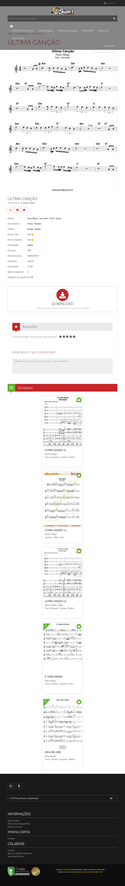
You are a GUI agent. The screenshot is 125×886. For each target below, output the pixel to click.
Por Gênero (45, 31)
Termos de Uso (15, 827)
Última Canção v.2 (55, 450)
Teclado (37, 223)
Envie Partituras (16, 856)
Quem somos (14, 820)
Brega (30, 229)
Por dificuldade (67, 31)
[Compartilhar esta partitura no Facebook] (17, 210)
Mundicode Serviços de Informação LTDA (87, 872)
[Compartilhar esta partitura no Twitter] (24, 210)
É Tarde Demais (53, 676)
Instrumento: (14, 223)
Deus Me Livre (53, 752)
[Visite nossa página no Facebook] (19, 786)
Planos (11, 850)
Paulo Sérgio (55, 218)
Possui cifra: (13, 234)
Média (30, 245)
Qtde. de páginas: (16, 271)
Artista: (11, 218)
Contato (110, 46)
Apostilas (18, 38)
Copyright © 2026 (63, 869)
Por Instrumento (22, 31)
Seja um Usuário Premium (20, 853)
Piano (30, 223)
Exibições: (12, 261)
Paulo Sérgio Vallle (54, 605)
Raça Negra (32, 218)
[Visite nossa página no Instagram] (11, 786)
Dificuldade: (13, 245)
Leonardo (43, 218)
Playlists (103, 31)
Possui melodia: (15, 239)
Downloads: (13, 266)
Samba (37, 229)
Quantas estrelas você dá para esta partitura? (34, 337)
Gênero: (11, 229)
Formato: (12, 250)
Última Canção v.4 (55, 530)
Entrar (11, 838)
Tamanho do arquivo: (17, 277)
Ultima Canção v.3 (55, 601)
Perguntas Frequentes (19, 824)
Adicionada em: (15, 255)
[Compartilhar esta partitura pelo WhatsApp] (11, 210)
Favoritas (87, 31)
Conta (109, 3)
